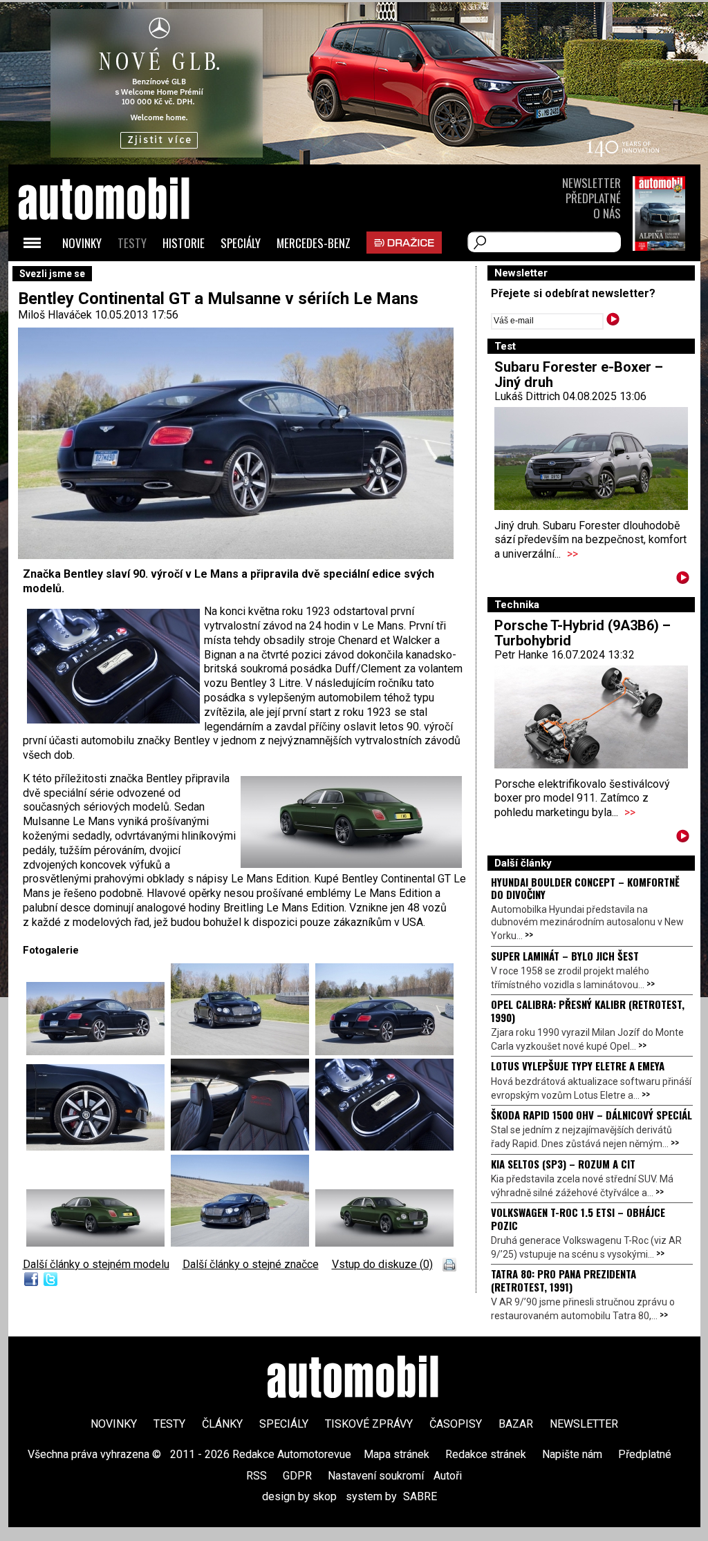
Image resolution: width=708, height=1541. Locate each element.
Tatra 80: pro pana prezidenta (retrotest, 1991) (563, 1280)
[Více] (682, 580)
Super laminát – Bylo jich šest (565, 955)
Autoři (448, 1475)
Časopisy (455, 1423)
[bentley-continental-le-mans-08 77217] (98, 1242)
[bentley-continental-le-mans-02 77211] (243, 1051)
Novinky (82, 243)
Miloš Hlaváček (55, 314)
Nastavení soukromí (376, 1475)
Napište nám (572, 1454)
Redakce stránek (485, 1454)
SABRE (420, 1496)
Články (222, 1423)
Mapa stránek (396, 1454)
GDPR (297, 1475)
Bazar (516, 1423)
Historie (183, 243)
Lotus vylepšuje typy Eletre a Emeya (577, 1065)
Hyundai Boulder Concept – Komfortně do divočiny (585, 888)
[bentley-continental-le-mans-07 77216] (384, 1146)
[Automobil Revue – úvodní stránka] (122, 276)
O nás (607, 213)
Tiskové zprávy (369, 1423)
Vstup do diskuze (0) (382, 1264)
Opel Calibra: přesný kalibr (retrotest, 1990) (587, 1010)
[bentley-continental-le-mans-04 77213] (98, 1051)
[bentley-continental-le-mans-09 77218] (384, 1242)
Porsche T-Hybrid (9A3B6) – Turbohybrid (582, 633)
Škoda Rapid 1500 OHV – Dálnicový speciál (591, 1114)
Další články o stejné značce (251, 1264)
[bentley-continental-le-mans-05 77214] (98, 1146)
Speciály (241, 243)
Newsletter (591, 182)
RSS (256, 1475)
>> (572, 553)
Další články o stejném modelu (96, 1264)
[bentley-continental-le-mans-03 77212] (384, 1051)
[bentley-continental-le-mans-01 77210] (243, 1242)
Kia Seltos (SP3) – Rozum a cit (563, 1163)
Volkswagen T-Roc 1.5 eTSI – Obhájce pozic (578, 1218)
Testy (132, 243)
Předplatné (593, 198)
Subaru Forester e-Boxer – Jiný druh (578, 374)
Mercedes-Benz (314, 243)
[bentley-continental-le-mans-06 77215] (243, 1146)
